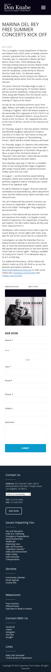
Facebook (10, 627)
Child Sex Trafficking (15, 533)
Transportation (12, 559)
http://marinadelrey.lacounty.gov (17, 270)
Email (8, 380)
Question (9, 422)
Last (28, 360)
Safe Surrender (12, 556)
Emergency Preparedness (17, 536)
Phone (9, 394)
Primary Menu (43, 7)
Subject (9, 408)
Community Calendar (15, 577)
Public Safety (11, 554)
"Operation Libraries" (15, 549)
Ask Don (14, 511)
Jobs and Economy (14, 546)
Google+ (10, 637)
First (7, 350)
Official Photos (12, 606)
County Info (11, 582)
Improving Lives (13, 544)
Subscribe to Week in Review (19, 608)
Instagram (10, 632)
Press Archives (12, 603)
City (8, 366)
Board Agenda (12, 580)
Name (9, 340)
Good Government (14, 538)
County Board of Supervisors (19, 657)
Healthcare (11, 541)
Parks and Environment (16, 551)
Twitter (9, 629)
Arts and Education (14, 531)
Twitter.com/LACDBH (12, 275)
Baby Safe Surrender (15, 655)
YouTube (10, 634)
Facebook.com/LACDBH (24, 272)
